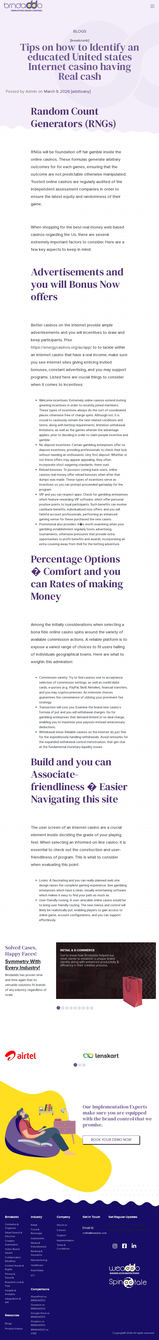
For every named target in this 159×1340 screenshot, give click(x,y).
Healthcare (37, 1265)
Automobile (37, 1238)
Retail (34, 1225)
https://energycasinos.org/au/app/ (61, 347)
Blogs (8, 1323)
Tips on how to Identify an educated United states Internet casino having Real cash (79, 61)
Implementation (65, 1240)
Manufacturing (39, 1260)
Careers (61, 1230)
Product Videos (14, 1329)
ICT (33, 1276)
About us (62, 1225)
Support (61, 1235)
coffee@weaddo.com (95, 1233)
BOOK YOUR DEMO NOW (111, 1140)
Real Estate (37, 1270)
